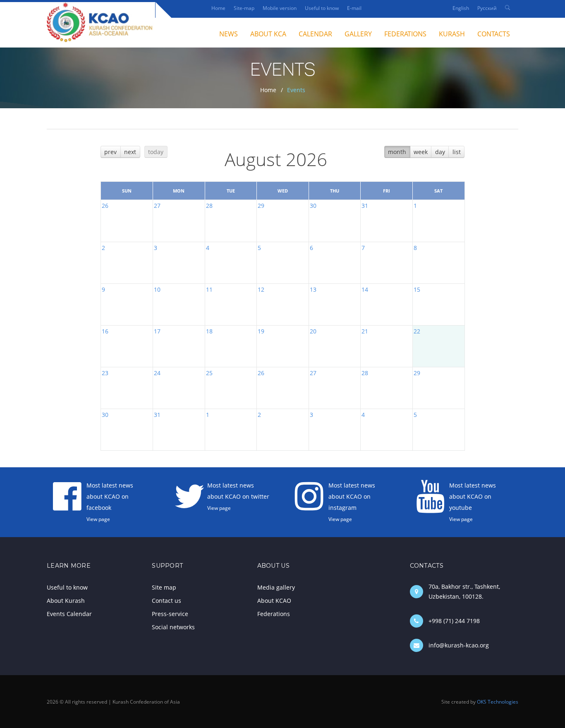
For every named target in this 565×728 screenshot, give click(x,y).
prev (110, 152)
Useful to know (322, 8)
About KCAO (274, 600)
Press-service (170, 614)
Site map (164, 587)
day (440, 152)
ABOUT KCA (268, 33)
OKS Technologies (497, 701)
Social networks (173, 627)
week (421, 152)
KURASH (452, 33)
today (155, 152)
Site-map (244, 8)
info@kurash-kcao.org (459, 645)
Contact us (166, 600)
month (397, 152)
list (456, 152)
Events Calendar (69, 614)
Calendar (315, 33)
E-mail (354, 8)
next (130, 152)
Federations (405, 33)
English (460, 8)
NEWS (228, 33)
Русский (487, 8)
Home (218, 8)
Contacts (493, 33)
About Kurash (66, 600)
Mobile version (280, 8)
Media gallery (276, 587)
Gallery (358, 33)
